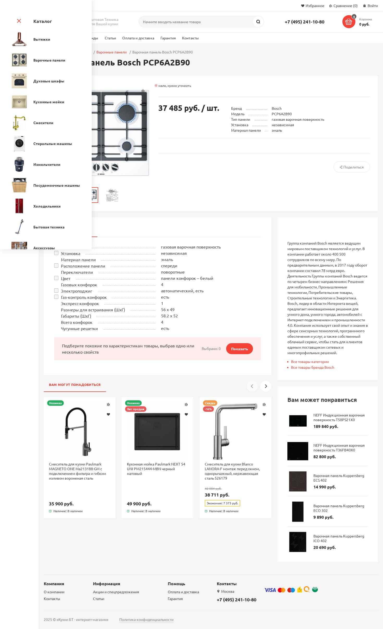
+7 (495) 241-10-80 (304, 22)
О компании (54, 591)
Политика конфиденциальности (146, 619)
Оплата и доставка (138, 37)
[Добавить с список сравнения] (108, 404)
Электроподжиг (76, 290)
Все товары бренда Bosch (312, 367)
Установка (70, 253)
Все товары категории (310, 361)
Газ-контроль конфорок (84, 297)
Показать (239, 348)
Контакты (190, 37)
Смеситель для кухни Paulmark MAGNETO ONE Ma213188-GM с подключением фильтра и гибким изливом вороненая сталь (77, 471)
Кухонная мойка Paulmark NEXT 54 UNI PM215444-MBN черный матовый (156, 469)
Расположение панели (83, 265)
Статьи (110, 37)
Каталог (42, 21)
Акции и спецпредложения (116, 591)
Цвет (65, 278)
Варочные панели (111, 52)
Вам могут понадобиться (75, 384)
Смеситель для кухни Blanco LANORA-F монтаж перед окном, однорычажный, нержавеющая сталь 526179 (232, 471)
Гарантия (168, 37)
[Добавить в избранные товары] (108, 414)
